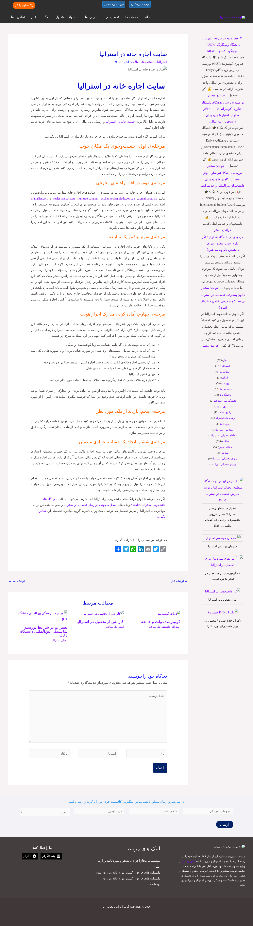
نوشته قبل (179, 581)
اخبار (34, 17)
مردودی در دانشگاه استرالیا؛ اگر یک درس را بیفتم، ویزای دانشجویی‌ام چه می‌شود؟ (223, 243)
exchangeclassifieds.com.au (118, 198)
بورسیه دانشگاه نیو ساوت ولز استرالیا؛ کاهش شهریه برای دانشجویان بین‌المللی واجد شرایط (222, 179)
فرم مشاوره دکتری (139, 4)
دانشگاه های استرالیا (225, 400)
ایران (225, 377)
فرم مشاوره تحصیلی (114, 4)
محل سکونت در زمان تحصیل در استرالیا (90, 505)
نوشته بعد (16, 581)
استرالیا (226, 365)
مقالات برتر (226, 447)
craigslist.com (39, 198)
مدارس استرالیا (224, 429)
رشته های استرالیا (225, 417)
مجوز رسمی (188, 861)
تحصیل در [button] (112, 17)
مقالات (225, 441)
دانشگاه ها (225, 394)
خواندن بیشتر (216, 95)
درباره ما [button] (90, 17)
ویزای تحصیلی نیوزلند (224, 464)
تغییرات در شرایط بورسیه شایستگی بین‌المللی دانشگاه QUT (43, 631)
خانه (147, 17)
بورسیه (225, 383)
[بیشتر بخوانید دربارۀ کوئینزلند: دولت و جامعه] (169, 613)
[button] (243, 5)
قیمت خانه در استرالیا (120, 121)
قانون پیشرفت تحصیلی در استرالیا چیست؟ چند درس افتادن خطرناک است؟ (222, 301)
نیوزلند (225, 452)
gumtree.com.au (88, 198)
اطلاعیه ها (225, 371)
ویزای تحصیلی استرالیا (225, 458)
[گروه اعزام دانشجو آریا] (232, 17)
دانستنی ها (226, 389)
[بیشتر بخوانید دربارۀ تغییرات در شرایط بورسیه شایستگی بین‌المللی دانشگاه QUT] (41, 615)
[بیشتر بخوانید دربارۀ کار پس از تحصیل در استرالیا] (104, 613)
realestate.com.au (65, 198)
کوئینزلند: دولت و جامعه (160, 621)
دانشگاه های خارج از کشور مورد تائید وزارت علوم (128, 872)
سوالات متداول (65, 17)
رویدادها (224, 423)
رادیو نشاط (225, 412)
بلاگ (46, 17)
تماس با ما (18, 17)
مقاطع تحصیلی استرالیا (224, 435)
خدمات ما (131, 17)
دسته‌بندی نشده (225, 406)
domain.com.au (147, 198)
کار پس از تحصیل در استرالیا (100, 621)
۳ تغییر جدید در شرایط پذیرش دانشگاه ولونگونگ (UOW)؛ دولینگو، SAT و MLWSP (222, 45)
